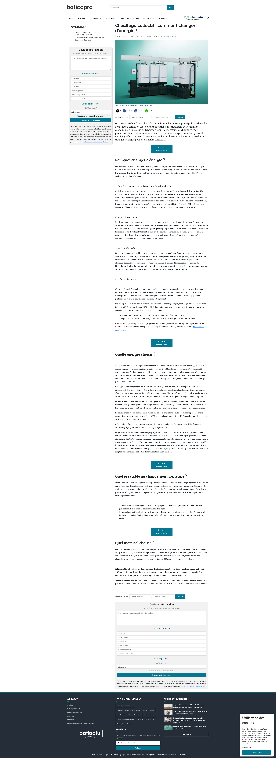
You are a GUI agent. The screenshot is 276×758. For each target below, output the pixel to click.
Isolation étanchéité (124, 715)
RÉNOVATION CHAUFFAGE (167, 36)
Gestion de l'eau (148, 710)
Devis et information (161, 149)
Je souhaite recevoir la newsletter (91, 116)
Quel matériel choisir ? (83, 40)
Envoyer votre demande (90, 120)
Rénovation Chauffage (129, 18)
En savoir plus (246, 747)
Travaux (81, 18)
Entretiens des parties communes (128, 710)
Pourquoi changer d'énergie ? (85, 32)
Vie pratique (109, 18)
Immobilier (95, 18)
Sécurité (137, 715)
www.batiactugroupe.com (119, 754)
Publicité (70, 720)
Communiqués (148, 715)
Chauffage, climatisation (125, 706)
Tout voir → (186, 734)
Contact (70, 705)
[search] (170, 7)
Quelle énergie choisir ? (83, 35)
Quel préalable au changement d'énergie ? (90, 37)
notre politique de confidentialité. (95, 142)
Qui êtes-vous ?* (91, 108)
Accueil (71, 18)
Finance (140, 719)
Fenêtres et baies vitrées (125, 719)
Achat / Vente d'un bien (125, 724)
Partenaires (163, 18)
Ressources (148, 18)
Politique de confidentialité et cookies (81, 723)
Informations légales (74, 712)
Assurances (150, 719)
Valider (180, 117)
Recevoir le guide (121, 117)
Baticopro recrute (74, 709)
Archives (70, 716)
